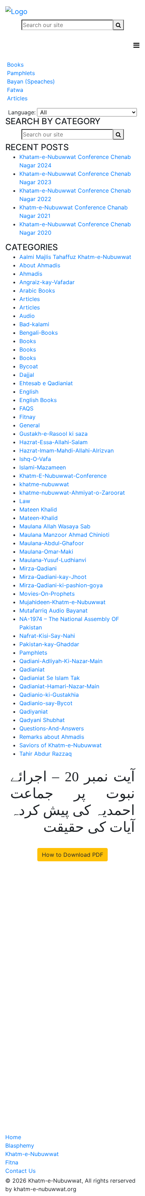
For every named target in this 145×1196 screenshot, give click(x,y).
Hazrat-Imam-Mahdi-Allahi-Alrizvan (66, 450)
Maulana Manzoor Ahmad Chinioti (64, 534)
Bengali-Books (38, 332)
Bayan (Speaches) (30, 81)
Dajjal (26, 374)
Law (24, 501)
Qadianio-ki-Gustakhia (49, 694)
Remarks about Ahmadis (51, 736)
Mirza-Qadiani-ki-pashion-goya (61, 585)
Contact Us (20, 1170)
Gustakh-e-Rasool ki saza (53, 433)
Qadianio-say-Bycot (45, 703)
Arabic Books (37, 290)
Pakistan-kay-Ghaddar (49, 644)
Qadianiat (32, 669)
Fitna (11, 1162)
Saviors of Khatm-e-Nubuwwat (60, 745)
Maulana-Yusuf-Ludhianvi (52, 559)
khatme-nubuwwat (44, 484)
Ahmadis (30, 273)
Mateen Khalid (38, 509)
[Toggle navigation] (136, 45)
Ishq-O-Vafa (35, 458)
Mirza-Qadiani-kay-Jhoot (53, 576)
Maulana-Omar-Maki (46, 551)
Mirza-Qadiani (38, 568)
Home (13, 1137)
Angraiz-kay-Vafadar (47, 282)
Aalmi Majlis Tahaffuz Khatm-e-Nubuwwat (75, 256)
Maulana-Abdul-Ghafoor (51, 543)
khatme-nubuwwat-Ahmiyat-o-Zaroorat (72, 492)
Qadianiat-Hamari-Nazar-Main (59, 686)
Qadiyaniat (33, 711)
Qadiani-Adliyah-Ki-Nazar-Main (60, 660)
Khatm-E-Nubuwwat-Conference (63, 475)
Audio (27, 315)
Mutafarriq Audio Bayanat (53, 610)
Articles (16, 98)
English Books (38, 399)
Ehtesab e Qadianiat (46, 383)
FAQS (26, 408)
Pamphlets (20, 72)
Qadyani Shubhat (42, 719)
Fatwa (14, 89)
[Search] (118, 25)
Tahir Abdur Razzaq (45, 753)
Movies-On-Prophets (47, 593)
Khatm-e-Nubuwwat (32, 1153)
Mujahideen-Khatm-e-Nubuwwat (62, 602)
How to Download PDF (72, 854)
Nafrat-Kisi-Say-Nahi (47, 635)
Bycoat (28, 366)
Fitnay (27, 416)
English (28, 391)
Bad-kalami (34, 324)
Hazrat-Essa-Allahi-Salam (53, 442)
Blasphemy (19, 1145)
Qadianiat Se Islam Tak (49, 677)
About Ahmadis (39, 265)
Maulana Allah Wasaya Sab (54, 526)
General (29, 425)
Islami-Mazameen (42, 467)
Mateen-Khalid (38, 517)
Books (14, 64)
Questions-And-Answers (51, 728)
